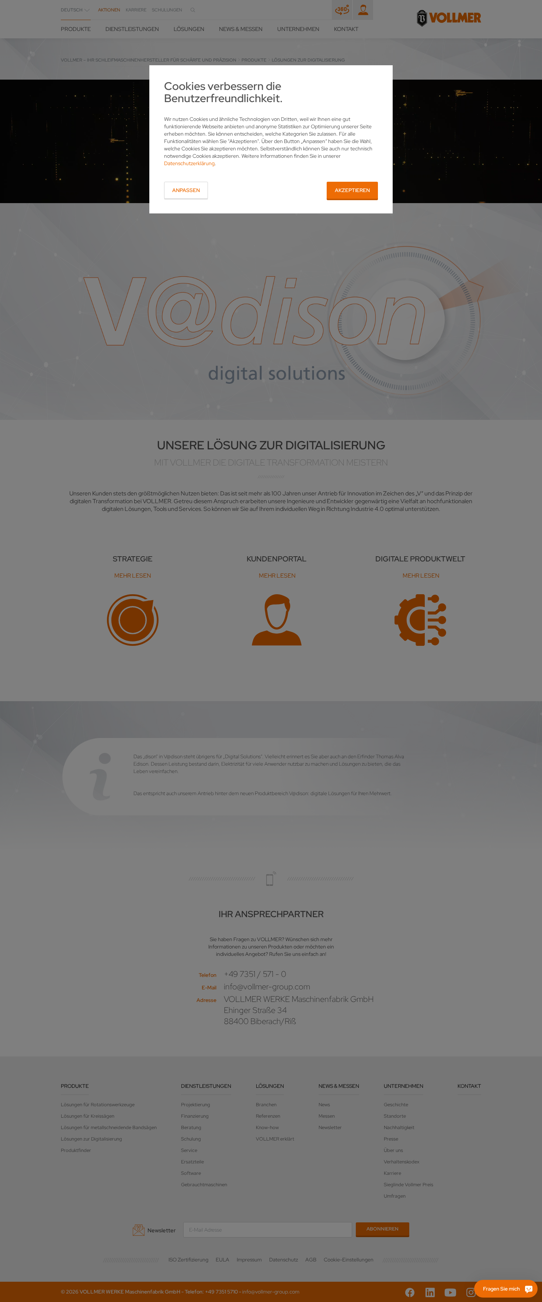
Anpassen (186, 190)
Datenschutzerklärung (189, 163)
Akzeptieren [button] (352, 190)
